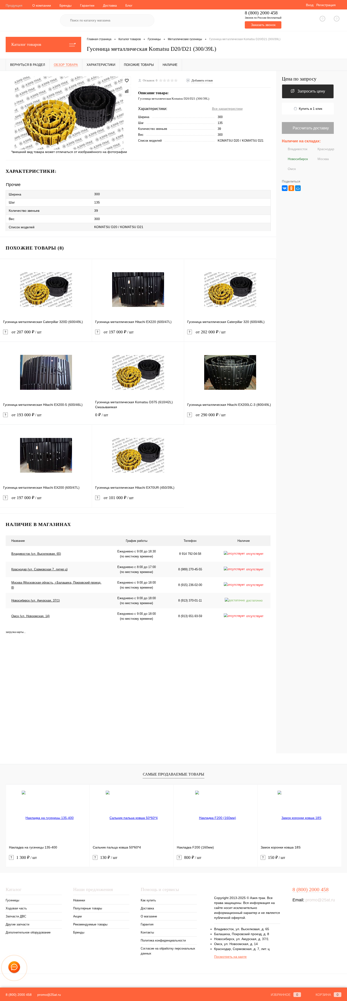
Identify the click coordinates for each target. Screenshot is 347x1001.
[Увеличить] (69, 112)
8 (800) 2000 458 (261, 12)
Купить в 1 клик (310, 108)
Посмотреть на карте (230, 957)
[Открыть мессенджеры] (14, 968)
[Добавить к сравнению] (127, 91)
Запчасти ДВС (16, 916)
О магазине (149, 916)
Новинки (79, 900)
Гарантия (147, 924)
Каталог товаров (26, 44)
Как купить (148, 900)
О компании (41, 5)
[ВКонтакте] (285, 188)
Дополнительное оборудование (28, 932)
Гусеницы (12, 900)
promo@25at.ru (320, 900)
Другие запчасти (17, 924)
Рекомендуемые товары (90, 924)
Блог (128, 5)
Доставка (110, 5)
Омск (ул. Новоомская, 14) (30, 616)
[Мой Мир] (298, 188)
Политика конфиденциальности (163, 940)
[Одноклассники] (291, 188)
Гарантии (87, 5)
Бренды (65, 5)
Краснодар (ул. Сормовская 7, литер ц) (39, 569)
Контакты (147, 932)
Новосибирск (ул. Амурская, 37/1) (35, 600)
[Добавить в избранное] (127, 80)
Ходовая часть (16, 908)
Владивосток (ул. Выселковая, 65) (36, 554)
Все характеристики (227, 108)
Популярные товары (87, 908)
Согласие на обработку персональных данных (168, 951)
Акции (77, 916)
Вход (309, 5)
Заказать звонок (263, 25)
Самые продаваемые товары (173, 774)
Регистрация (326, 5)
